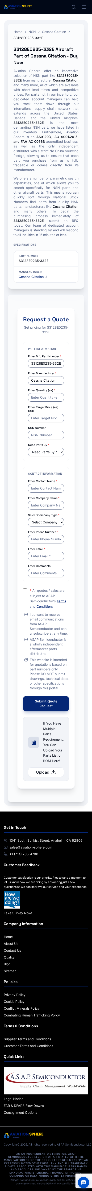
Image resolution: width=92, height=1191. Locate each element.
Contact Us (12, 950)
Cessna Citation (54, 32)
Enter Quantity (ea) (41, 390)
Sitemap (10, 971)
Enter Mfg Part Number (44, 356)
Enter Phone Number (43, 532)
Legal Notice (13, 1099)
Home (17, 32)
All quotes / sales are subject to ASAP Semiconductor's (48, 598)
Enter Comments (39, 566)
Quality (9, 957)
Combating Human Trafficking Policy (32, 1015)
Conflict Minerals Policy (22, 1008)
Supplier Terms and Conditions (27, 1039)
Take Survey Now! (18, 913)
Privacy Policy (14, 995)
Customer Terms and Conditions (28, 1046)
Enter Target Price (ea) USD (43, 409)
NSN (32, 32)
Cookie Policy (14, 1001)
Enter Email (36, 549)
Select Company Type (43, 515)
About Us (11, 944)
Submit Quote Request (46, 703)
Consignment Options (20, 1112)
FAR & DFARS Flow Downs (24, 1106)
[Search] (73, 7)
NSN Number (37, 428)
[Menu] (84, 7)
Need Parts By (38, 445)
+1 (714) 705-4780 (23, 854)
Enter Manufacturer (42, 373)
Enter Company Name (43, 498)
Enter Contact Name (42, 481)
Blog (7, 964)
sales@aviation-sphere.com (30, 847)
